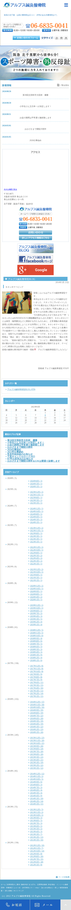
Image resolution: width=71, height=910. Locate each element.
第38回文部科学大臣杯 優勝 (35, 95)
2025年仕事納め (15, 451)
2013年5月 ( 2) (36, 829)
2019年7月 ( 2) (36, 613)
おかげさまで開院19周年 (35, 129)
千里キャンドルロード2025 (21, 456)
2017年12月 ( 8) (36, 666)
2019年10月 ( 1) (36, 608)
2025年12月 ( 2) (36, 492)
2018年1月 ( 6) (36, 660)
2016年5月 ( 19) (36, 721)
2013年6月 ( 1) (36, 826)
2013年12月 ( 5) (36, 809)
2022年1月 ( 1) (36, 564)
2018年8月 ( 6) (36, 641)
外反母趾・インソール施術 (58, 884)
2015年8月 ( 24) (36, 749)
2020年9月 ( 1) (36, 591)
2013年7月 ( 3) (36, 823)
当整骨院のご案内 (13, 884)
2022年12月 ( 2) (36, 547)
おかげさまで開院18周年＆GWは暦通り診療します (33, 461)
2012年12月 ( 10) (37, 845)
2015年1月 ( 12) (36, 768)
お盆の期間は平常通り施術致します (35, 118)
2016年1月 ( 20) (36, 732)
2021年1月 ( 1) (36, 580)
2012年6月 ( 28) (36, 862)
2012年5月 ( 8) (36, 865)
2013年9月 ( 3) (36, 818)
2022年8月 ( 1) (36, 553)
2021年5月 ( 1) (36, 577)
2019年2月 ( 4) (36, 622)
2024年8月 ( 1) (36, 514)
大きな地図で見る (10, 189)
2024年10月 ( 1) (36, 511)
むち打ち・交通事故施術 (38, 884)
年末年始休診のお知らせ (20, 454)
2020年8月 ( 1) (36, 594)
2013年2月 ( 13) (36, 837)
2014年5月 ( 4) (36, 793)
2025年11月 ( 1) (36, 495)
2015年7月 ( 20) (36, 751)
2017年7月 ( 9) (36, 680)
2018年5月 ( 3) (36, 649)
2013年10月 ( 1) (36, 815)
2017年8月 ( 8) (36, 677)
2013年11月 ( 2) (36, 812)
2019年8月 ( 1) (36, 611)
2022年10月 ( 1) (36, 550)
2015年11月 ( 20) (37, 740)
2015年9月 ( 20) (36, 746)
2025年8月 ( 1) (36, 497)
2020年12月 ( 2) (36, 586)
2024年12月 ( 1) (36, 508)
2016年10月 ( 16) (37, 707)
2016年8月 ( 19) (36, 713)
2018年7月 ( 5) (36, 644)
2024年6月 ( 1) (36, 517)
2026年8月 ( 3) (36, 481)
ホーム (3, 884)
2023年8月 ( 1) (36, 533)
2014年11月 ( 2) (36, 776)
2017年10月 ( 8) (36, 671)
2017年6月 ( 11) (36, 682)
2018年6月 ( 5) (36, 647)
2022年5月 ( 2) (36, 555)
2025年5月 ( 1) (36, 500)
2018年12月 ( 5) (36, 630)
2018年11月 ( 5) (36, 633)
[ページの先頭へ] (35, 877)
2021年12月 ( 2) (36, 569)
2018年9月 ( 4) (36, 638)
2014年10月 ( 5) (36, 779)
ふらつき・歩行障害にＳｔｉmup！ (27, 887)
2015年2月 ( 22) (36, 765)
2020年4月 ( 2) (36, 597)
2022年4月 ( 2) (36, 558)
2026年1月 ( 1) (36, 486)
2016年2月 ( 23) (36, 729)
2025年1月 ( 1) (36, 503)
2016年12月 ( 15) (37, 702)
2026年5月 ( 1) (36, 484)
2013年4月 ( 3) (36, 831)
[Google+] (35, 270)
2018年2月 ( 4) (36, 658)
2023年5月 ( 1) (36, 536)
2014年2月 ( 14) (36, 801)
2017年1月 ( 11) (36, 696)
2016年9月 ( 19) (36, 710)
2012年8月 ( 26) (36, 856)
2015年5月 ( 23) (36, 757)
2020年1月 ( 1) (36, 600)
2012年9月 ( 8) (36, 854)
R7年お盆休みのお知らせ (20, 458)
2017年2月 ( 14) (36, 693)
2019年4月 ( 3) (36, 616)
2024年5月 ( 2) (36, 519)
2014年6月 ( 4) (36, 790)
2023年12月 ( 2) (36, 528)
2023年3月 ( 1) (36, 539)
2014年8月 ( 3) (36, 785)
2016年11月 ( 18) (37, 705)
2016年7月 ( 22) (36, 716)
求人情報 (8, 891)
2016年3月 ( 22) (36, 727)
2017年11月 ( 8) (36, 669)
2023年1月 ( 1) (36, 542)
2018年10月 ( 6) (36, 636)
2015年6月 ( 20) (36, 754)
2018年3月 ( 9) (36, 655)
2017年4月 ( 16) (36, 688)
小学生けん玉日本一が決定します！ (35, 106)
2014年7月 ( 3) (36, 787)
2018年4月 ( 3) (36, 652)
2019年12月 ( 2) (36, 605)
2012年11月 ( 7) (36, 848)
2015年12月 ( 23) (37, 738)
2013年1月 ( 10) (36, 840)
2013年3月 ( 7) (36, 834)
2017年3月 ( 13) (36, 691)
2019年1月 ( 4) (36, 624)
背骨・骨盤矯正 (7, 887)
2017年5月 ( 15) (36, 685)
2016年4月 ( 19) (36, 724)
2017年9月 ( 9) (36, 674)
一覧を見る (64, 85)
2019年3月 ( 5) (36, 619)
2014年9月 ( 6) (36, 782)
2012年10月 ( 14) (37, 851)
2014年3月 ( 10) (36, 798)
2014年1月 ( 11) (36, 804)
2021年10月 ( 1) (36, 572)
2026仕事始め (35, 140)
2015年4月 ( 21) (36, 760)
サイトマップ (19, 891)
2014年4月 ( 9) (36, 796)
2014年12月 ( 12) (37, 774)
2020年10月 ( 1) (36, 588)
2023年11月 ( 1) (36, 530)
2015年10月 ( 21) (37, 743)
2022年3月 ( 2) (36, 561)
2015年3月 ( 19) (36, 762)
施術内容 (24, 884)
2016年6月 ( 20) (36, 718)
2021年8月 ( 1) (36, 575)
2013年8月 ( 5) (36, 820)
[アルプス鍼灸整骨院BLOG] (35, 248)
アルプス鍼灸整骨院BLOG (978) (21, 389)
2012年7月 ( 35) (36, 859)
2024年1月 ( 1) (36, 522)
